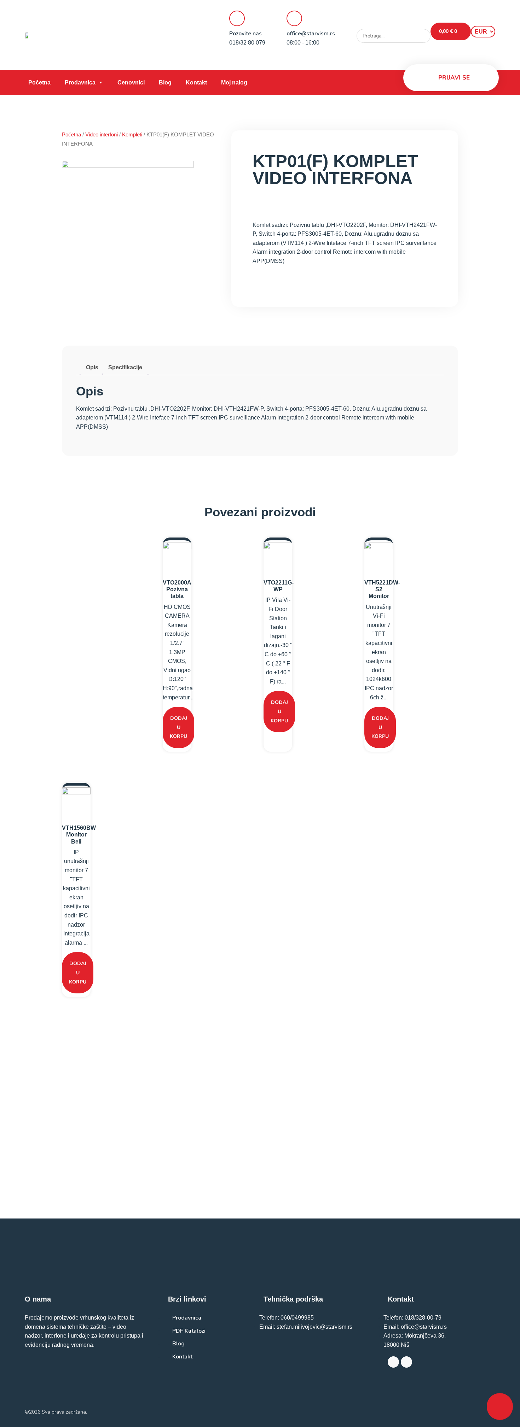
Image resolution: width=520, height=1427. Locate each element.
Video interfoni (101, 134)
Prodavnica (80, 83)
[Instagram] (406, 1362)
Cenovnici (131, 83)
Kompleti (132, 134)
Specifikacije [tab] (125, 367)
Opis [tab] (92, 367)
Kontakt (196, 83)
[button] (394, 24)
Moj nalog (234, 83)
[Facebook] (393, 1362)
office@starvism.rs (311, 33)
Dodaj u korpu (178, 727)
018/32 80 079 (247, 43)
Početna (39, 83)
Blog (165, 83)
